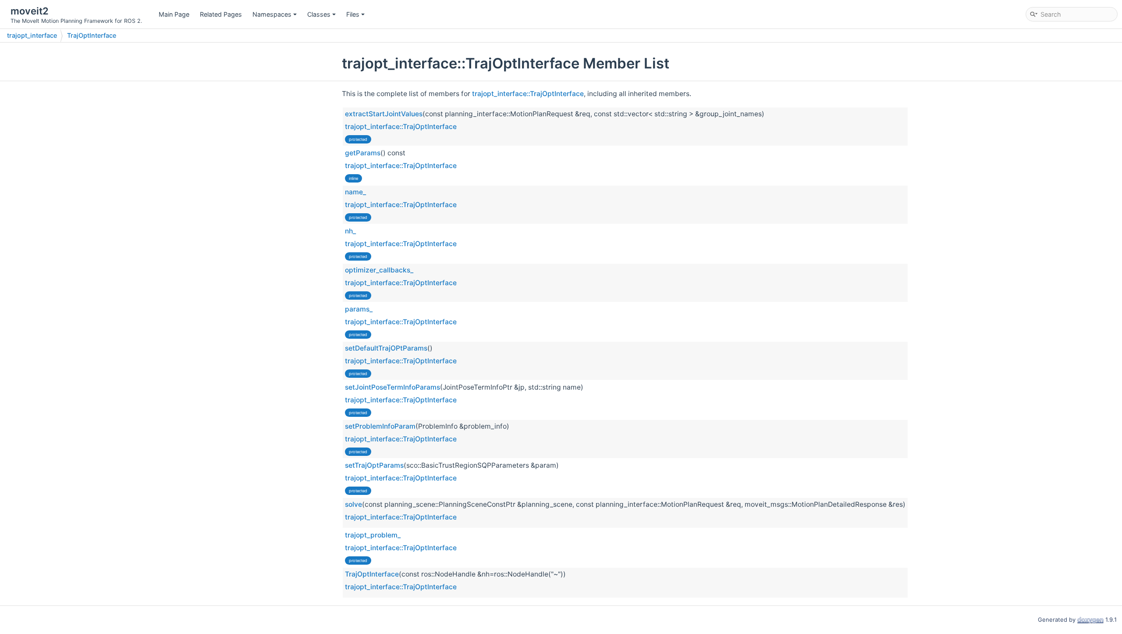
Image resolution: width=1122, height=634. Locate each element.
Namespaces (271, 14)
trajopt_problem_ (373, 535)
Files (352, 14)
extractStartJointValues (384, 114)
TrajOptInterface (91, 35)
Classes (318, 14)
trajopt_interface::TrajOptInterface (528, 94)
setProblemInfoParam (380, 426)
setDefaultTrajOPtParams (386, 348)
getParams (362, 153)
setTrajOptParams (374, 465)
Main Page (174, 14)
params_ (359, 309)
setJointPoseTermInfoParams (392, 387)
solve (353, 504)
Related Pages (221, 14)
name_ (355, 192)
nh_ (350, 231)
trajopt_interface (32, 35)
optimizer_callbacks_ (379, 270)
